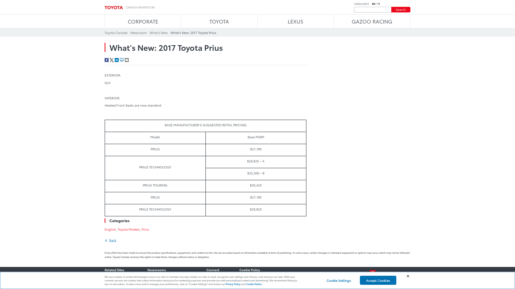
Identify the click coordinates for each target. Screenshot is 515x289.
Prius (145, 229)
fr (378, 4)
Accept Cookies (378, 280)
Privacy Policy (233, 284)
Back (112, 240)
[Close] (408, 276)
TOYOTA (219, 21)
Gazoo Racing (372, 21)
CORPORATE (143, 21)
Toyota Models (129, 229)
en (373, 4)
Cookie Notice (254, 284)
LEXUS (295, 21)
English (110, 229)
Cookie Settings (339, 280)
